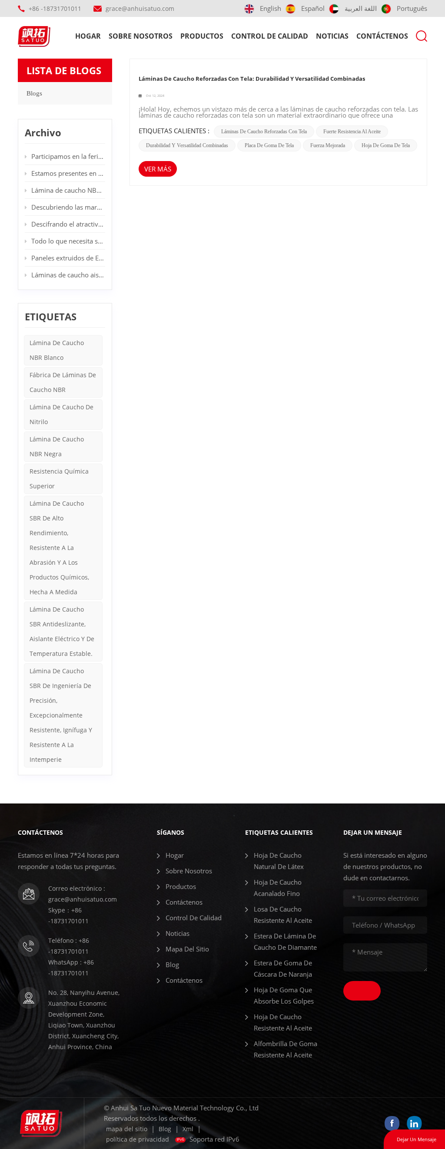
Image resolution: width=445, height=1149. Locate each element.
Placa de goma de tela (269, 145)
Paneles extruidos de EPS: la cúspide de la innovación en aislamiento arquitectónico (68, 258)
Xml (188, 1129)
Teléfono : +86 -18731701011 (68, 945)
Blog (172, 964)
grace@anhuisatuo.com (140, 8)
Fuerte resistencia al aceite (352, 131)
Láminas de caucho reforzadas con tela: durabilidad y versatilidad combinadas (252, 78)
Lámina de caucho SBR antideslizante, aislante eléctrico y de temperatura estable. (62, 631)
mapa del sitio (187, 949)
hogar (88, 36)
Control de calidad (269, 36)
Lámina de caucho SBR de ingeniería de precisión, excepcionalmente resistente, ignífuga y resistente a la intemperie (61, 715)
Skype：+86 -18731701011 (68, 915)
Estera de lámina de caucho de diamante (285, 941)
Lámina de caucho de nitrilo (61, 414)
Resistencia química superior (59, 478)
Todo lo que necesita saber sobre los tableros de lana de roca (68, 241)
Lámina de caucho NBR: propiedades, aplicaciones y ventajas (68, 190)
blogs (34, 93)
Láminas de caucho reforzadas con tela (264, 131)
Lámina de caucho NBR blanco (57, 350)
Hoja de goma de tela (386, 145)
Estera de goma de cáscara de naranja (283, 968)
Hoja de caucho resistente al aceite (283, 1022)
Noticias (332, 36)
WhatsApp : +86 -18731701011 (71, 967)
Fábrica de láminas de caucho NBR (63, 382)
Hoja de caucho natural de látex (279, 861)
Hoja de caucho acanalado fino (278, 888)
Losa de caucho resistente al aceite (283, 915)
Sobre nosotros (141, 36)
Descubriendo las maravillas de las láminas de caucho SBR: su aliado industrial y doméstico (68, 207)
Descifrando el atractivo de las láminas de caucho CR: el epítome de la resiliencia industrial (68, 224)
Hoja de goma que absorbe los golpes (284, 995)
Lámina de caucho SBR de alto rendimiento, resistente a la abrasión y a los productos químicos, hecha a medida (59, 547)
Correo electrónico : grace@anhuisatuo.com (82, 893)
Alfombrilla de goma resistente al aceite (285, 1049)
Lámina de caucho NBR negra (57, 446)
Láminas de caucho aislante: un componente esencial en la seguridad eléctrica (68, 274)
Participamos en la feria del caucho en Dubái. (68, 156)
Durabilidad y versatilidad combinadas (187, 145)
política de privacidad (137, 1139)
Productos (201, 36)
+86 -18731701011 (55, 8)
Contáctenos (382, 36)
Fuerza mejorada (327, 145)
